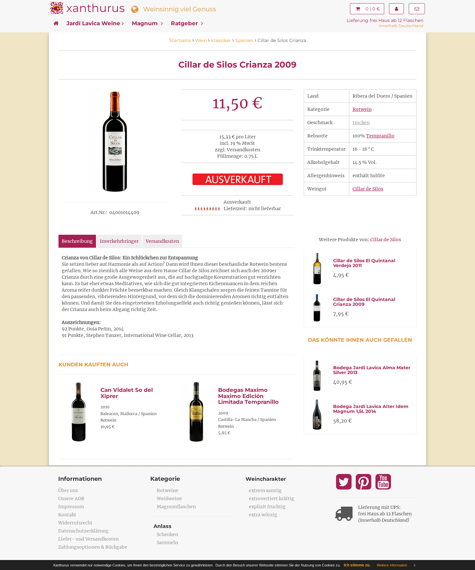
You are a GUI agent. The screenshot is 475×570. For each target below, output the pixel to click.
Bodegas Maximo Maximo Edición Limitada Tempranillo (248, 396)
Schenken (167, 534)
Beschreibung (77, 241)
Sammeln (167, 542)
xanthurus (95, 8)
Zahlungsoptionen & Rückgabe (92, 547)
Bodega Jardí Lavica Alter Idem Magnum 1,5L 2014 (370, 408)
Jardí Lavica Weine (93, 23)
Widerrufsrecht (75, 523)
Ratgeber (185, 23)
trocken (361, 122)
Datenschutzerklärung (83, 531)
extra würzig (263, 515)
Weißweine (169, 498)
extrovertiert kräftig (271, 498)
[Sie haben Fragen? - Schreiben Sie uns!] (417, 8)
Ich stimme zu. (357, 565)
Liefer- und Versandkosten (88, 539)
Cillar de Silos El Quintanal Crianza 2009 (364, 301)
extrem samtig (265, 490)
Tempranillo (380, 136)
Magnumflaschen (176, 507)
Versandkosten (162, 241)
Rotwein (362, 109)
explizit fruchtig (267, 507)
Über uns (68, 490)
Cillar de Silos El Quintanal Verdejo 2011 (364, 263)
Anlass (162, 526)
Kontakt (67, 515)
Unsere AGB (71, 498)
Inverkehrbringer (119, 241)
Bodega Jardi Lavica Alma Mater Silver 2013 (371, 370)
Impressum (71, 507)
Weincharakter (266, 479)
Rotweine (167, 490)
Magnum (145, 23)
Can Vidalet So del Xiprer (126, 393)
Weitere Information (392, 565)
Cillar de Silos (368, 189)
